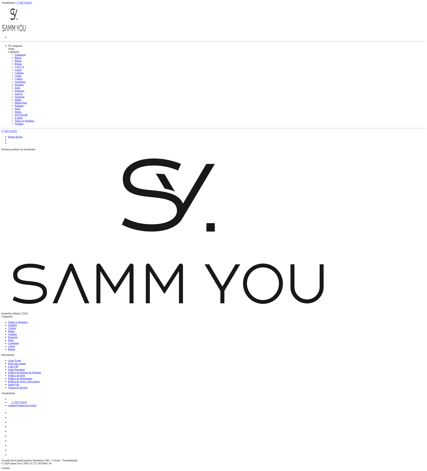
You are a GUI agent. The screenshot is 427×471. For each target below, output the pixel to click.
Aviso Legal (14, 360)
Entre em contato (17, 363)
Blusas (18, 60)
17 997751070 (24, 2)
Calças (18, 69)
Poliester (19, 105)
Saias (17, 108)
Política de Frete (16, 375)
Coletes (19, 78)
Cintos (18, 75)
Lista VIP (13, 366)
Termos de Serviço (18, 387)
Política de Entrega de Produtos (24, 372)
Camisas (19, 72)
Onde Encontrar (16, 369)
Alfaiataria (20, 54)
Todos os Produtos (24, 120)
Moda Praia (21, 102)
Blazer (18, 57)
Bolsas (18, 63)
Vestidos (19, 123)
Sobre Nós (13, 384)
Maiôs (18, 99)
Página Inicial (15, 136)
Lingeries (20, 96)
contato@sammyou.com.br (22, 405)
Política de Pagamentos (20, 378)
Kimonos (19, 90)
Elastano (19, 84)
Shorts (18, 111)
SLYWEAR (21, 114)
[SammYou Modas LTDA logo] (13, 31)
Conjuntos (20, 81)
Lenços (18, 93)
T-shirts (19, 117)
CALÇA (19, 66)
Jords (17, 87)
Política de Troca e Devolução (24, 381)
